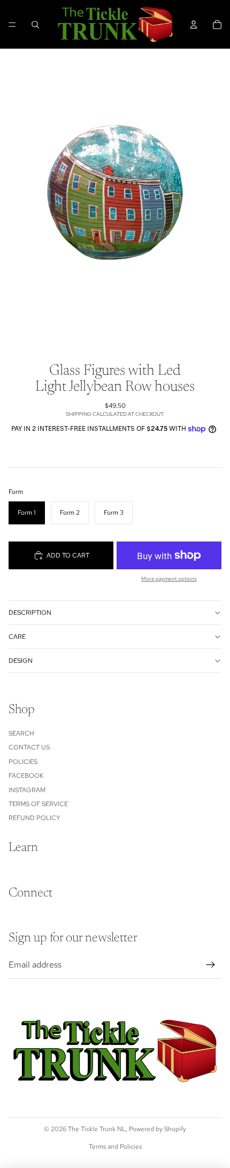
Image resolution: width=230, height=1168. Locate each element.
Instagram (27, 790)
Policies (23, 761)
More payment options (169, 578)
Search (21, 733)
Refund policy (34, 818)
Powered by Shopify (157, 1129)
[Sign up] (210, 965)
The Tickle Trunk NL (97, 1129)
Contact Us (29, 747)
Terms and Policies (115, 1146)
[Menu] (12, 24)
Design (21, 660)
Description (30, 612)
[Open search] (35, 24)
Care (17, 636)
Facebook (26, 775)
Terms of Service (38, 804)
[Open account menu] (193, 24)
